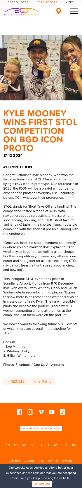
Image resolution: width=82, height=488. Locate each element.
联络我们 (14, 460)
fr (16, 445)
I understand (42, 484)
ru (74, 445)
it (48, 445)
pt (40, 445)
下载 (41, 460)
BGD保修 (29, 460)
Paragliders (18, 2)
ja (55, 445)
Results (17, 381)
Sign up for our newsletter (41, 428)
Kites (70, 2)
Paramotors (47, 2)
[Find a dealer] (58, 11)
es (32, 445)
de (24, 445)
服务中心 (53, 460)
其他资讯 (43, 381)
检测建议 (67, 460)
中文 (64, 445)
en (7, 445)
